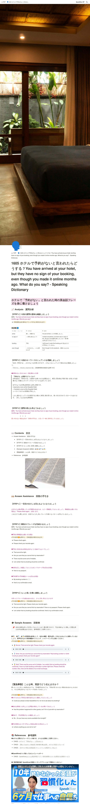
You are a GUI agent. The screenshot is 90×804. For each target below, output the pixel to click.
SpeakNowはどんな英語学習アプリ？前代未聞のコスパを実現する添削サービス (44, 756)
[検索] (87, 2)
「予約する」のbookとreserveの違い (23, 368)
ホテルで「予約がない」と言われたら (31, 741)
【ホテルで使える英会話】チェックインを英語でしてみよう (38, 748)
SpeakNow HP (80, 2)
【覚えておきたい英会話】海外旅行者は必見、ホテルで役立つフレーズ (41, 744)
